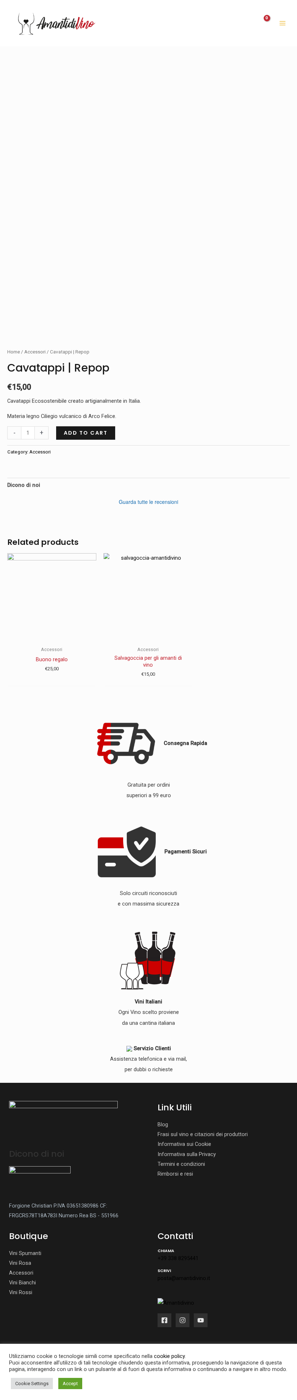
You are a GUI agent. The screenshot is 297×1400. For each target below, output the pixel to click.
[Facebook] (164, 1320)
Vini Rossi (20, 1292)
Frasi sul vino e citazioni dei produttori (203, 1134)
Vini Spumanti (25, 1253)
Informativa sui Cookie (184, 1144)
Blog (163, 1124)
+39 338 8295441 (178, 1258)
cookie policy (169, 1356)
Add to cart (86, 432)
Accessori (35, 352)
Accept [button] (70, 1383)
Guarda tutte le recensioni (148, 501)
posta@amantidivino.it (184, 1278)
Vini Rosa (20, 1263)
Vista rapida (52, 636)
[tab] (23, 485)
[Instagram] (182, 1320)
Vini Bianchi (22, 1282)
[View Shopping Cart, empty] (262, 23)
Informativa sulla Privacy (187, 1154)
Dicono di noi (23, 485)
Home (13, 352)
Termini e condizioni (181, 1164)
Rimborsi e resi (175, 1174)
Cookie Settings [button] (32, 1383)
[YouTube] (201, 1320)
